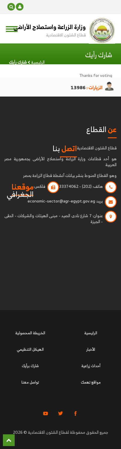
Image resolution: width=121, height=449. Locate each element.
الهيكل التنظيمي (30, 349)
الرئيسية (38, 62)
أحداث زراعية (90, 365)
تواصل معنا (30, 382)
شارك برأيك (30, 365)
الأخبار (90, 349)
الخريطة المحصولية (30, 333)
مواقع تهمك (91, 382)
